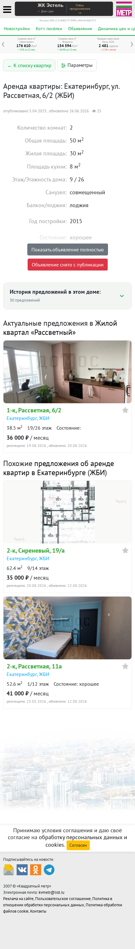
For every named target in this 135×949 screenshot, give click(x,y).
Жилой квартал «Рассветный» (60, 327)
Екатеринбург (22, 418)
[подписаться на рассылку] (8, 869)
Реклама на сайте (18, 898)
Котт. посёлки (49, 28)
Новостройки (17, 28)
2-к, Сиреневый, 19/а (36, 550)
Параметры (80, 65)
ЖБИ (44, 418)
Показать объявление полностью (67, 249)
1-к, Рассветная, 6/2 (34, 410)
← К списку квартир (29, 65)
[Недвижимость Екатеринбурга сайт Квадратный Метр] (124, 8)
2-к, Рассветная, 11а (34, 666)
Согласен (78, 845)
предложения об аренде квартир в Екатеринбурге (58, 467)
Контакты (38, 911)
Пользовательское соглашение (63, 898)
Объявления (80, 28)
